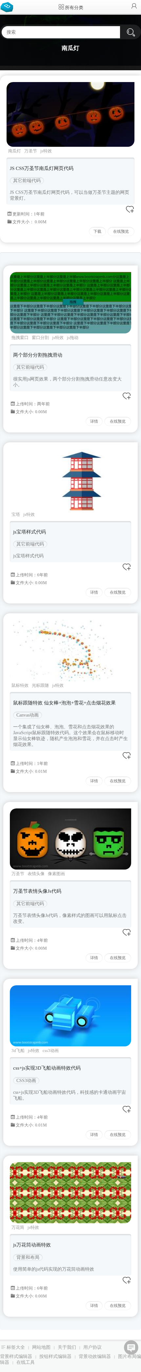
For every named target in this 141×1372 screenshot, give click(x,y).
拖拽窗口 (20, 337)
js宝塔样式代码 (29, 531)
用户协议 (92, 1347)
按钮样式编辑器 (55, 1356)
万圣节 (30, 150)
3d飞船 (18, 1050)
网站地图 (41, 1347)
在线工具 (25, 1362)
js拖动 (72, 337)
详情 (94, 421)
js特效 (46, 150)
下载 (97, 231)
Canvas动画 (27, 715)
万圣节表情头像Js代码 (37, 891)
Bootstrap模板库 (8, 6)
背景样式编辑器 (16, 1356)
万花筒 (17, 1227)
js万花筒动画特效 (32, 1244)
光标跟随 (40, 685)
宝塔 (15, 514)
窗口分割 (40, 337)
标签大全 (16, 1347)
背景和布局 (27, 1257)
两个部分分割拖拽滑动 (37, 355)
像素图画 (56, 873)
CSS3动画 (26, 1080)
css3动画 (51, 1050)
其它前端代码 (27, 180)
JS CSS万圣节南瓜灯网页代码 (41, 168)
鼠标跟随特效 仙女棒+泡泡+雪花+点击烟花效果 (64, 702)
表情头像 (36, 873)
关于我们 (67, 1347)
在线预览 (121, 231)
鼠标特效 (20, 685)
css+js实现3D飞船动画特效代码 (47, 1068)
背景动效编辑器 (95, 1356)
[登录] (134, 6)
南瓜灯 (14, 150)
